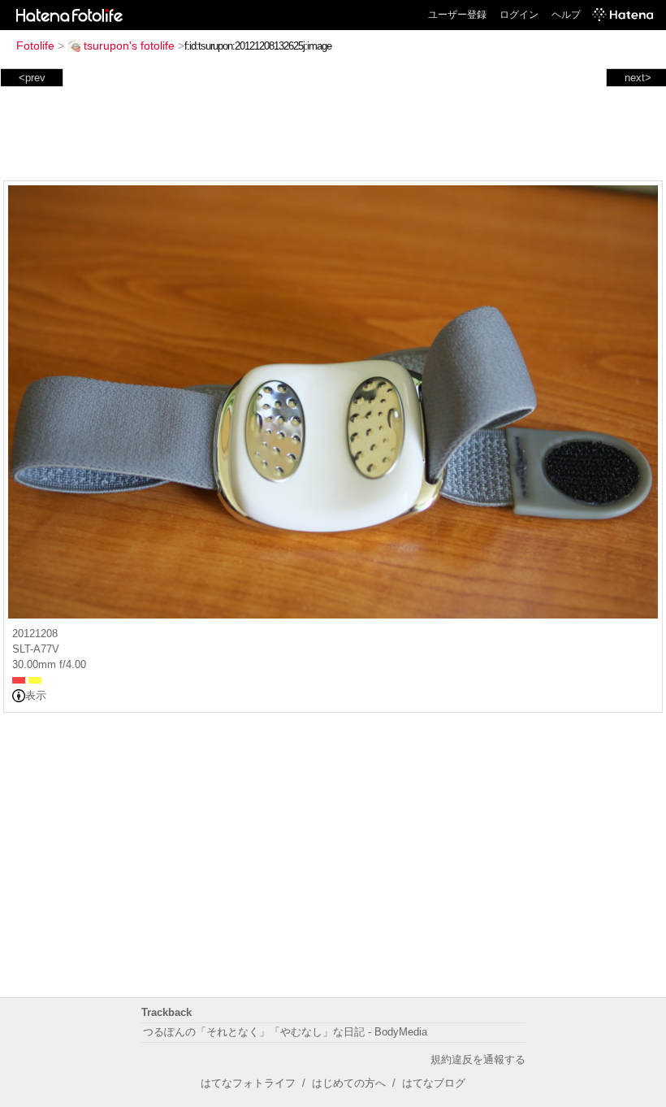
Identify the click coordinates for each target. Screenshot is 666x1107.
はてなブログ (433, 1083)
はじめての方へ (349, 1083)
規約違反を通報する (477, 1059)
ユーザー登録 (457, 14)
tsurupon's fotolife (129, 45)
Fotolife (35, 45)
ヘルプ (566, 14)
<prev (32, 78)
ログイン (519, 14)
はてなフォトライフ (248, 1083)
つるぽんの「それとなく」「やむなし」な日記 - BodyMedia (285, 1032)
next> (638, 78)
